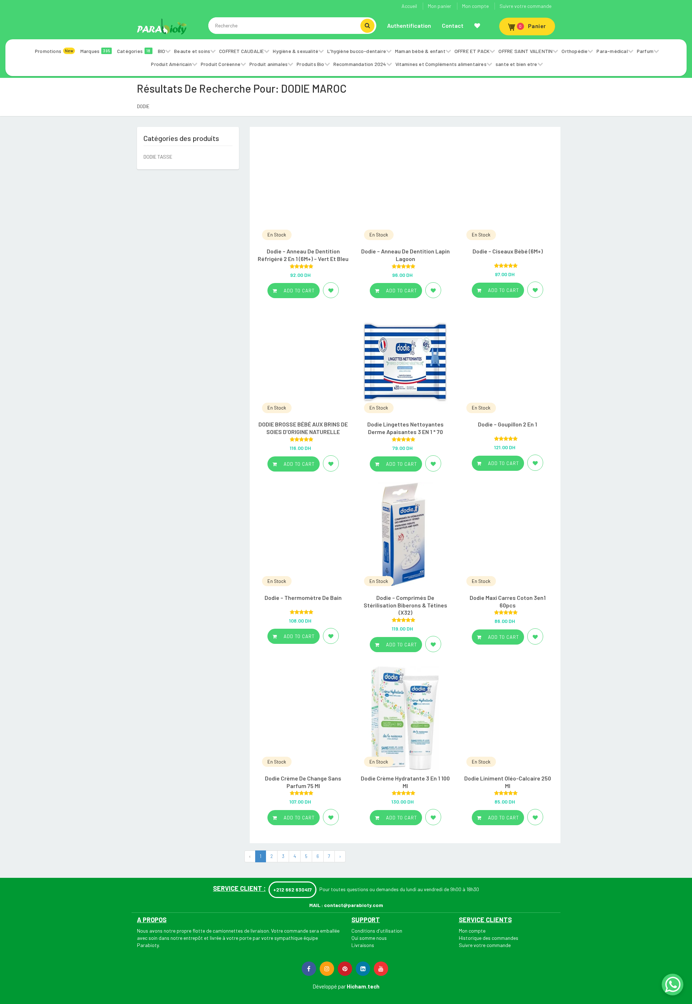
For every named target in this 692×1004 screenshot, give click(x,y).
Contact (452, 25)
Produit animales (268, 64)
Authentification (409, 25)
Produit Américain (171, 64)
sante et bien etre (516, 64)
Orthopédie (574, 51)
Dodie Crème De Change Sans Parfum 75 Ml (303, 782)
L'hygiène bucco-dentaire (356, 51)
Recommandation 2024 (359, 64)
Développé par (329, 986)
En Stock (276, 235)
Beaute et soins (192, 51)
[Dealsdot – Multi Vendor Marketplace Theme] (162, 26)
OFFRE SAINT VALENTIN (525, 51)
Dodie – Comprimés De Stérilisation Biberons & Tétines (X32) (405, 605)
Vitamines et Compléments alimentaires (441, 64)
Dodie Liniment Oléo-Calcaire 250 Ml (507, 782)
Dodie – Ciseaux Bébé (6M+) (508, 251)
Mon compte (475, 6)
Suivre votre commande (525, 6)
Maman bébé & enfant (420, 51)
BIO (161, 51)
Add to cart (298, 290)
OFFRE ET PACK (472, 51)
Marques (95, 51)
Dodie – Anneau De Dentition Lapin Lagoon (405, 255)
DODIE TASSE (157, 157)
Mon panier (439, 6)
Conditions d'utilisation (376, 931)
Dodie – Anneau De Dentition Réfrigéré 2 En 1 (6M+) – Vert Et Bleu (303, 255)
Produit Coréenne (220, 64)
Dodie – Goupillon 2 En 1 (507, 424)
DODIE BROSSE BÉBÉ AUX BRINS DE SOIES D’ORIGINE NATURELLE (303, 428)
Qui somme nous (369, 938)
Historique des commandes (488, 938)
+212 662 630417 (292, 889)
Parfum (645, 51)
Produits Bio (310, 64)
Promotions (54, 51)
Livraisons (362, 945)
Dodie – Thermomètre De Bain (303, 597)
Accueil (409, 6)
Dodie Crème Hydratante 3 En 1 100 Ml (405, 782)
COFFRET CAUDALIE (241, 51)
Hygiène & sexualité (295, 51)
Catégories (134, 51)
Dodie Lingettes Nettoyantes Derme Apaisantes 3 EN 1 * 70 (405, 428)
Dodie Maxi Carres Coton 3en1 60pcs (508, 601)
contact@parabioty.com (353, 905)
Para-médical (611, 51)
